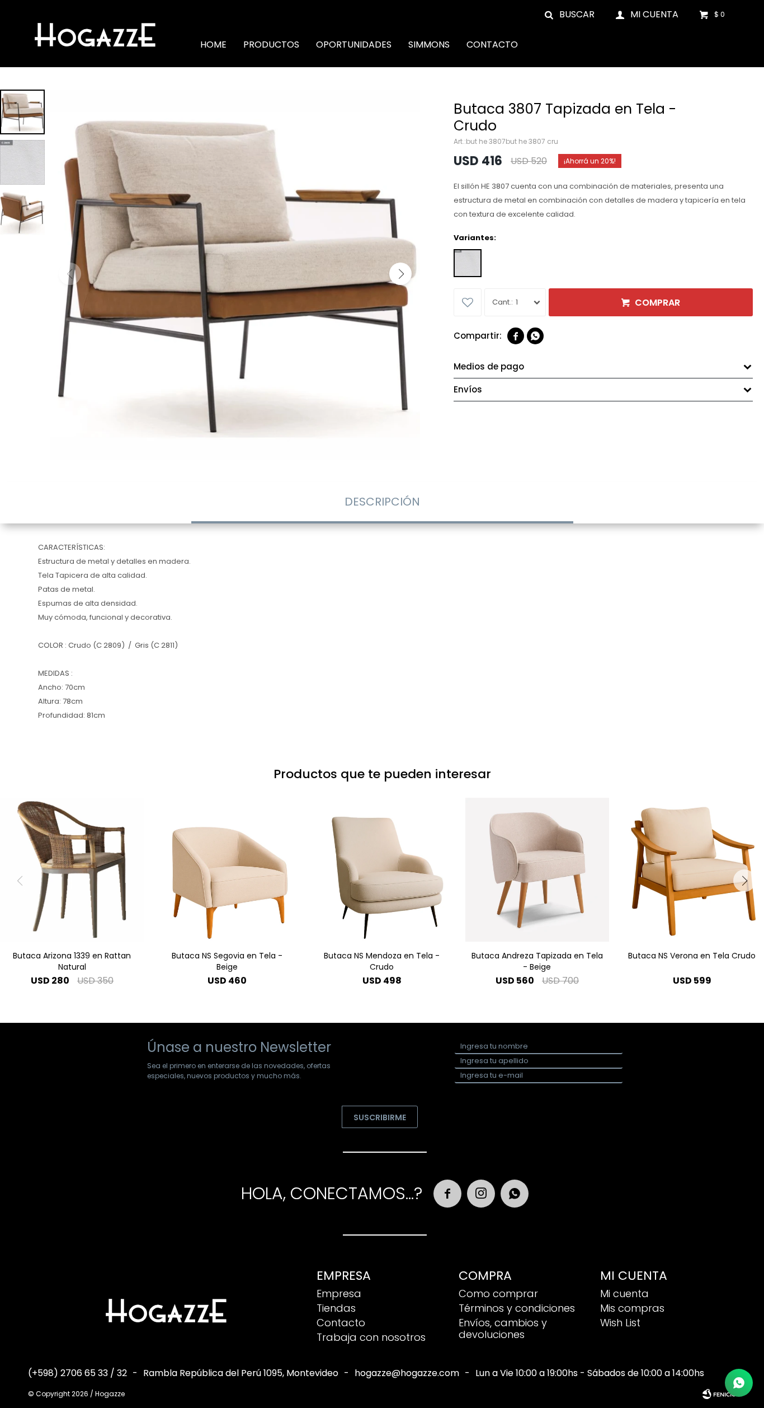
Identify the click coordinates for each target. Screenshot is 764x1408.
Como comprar (498, 1294)
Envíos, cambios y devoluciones (503, 1328)
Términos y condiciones (517, 1308)
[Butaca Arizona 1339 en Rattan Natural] (72, 870)
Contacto (492, 44)
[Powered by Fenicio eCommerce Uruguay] (719, 1394)
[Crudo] (468, 263)
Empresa (339, 1294)
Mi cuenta (624, 1294)
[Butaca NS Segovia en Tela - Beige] (227, 870)
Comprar (657, 302)
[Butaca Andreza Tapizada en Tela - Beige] (537, 870)
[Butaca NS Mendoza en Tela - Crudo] (382, 870)
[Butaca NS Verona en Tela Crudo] (692, 870)
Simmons (429, 44)
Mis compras (632, 1308)
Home (213, 44)
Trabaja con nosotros (371, 1337)
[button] (570, 14)
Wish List (620, 1323)
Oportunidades (354, 44)
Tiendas (336, 1308)
